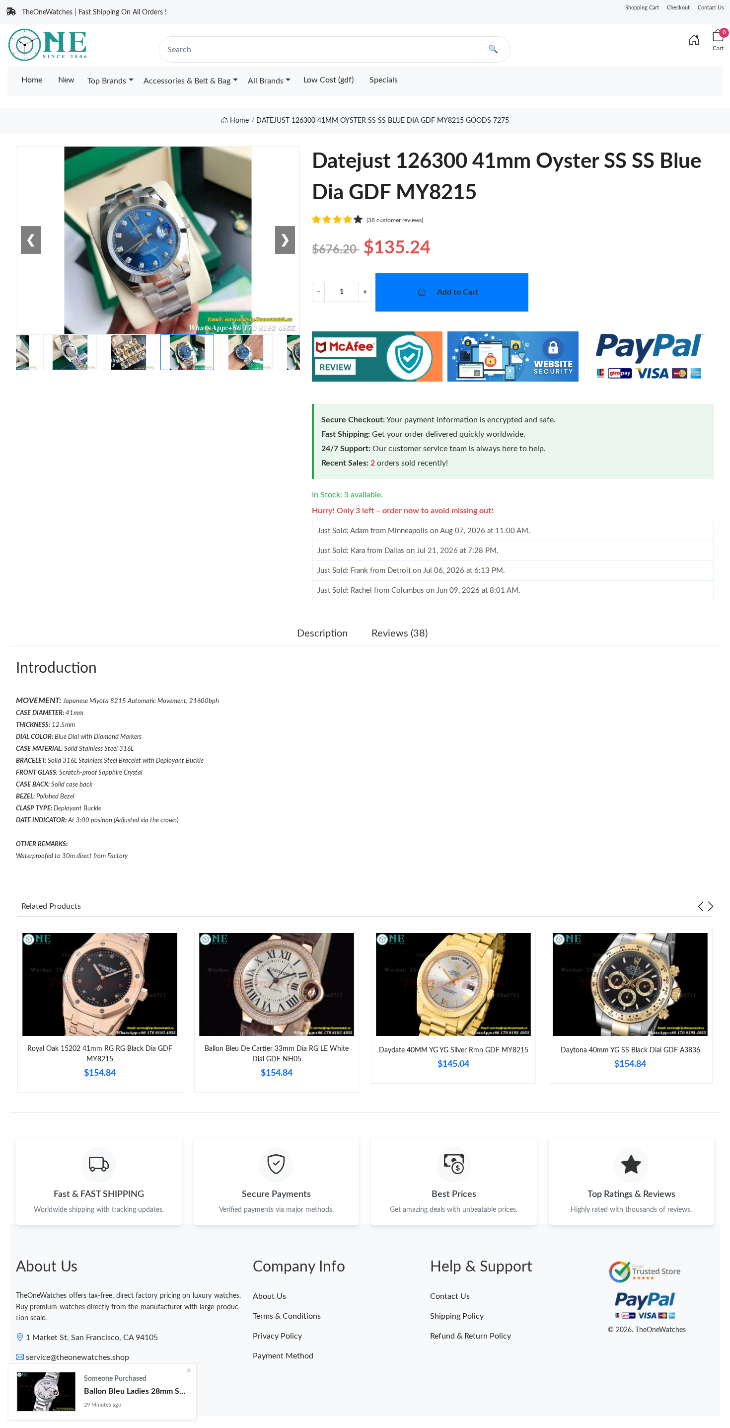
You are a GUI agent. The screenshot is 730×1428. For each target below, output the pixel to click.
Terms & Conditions (287, 1316)
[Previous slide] (701, 906)
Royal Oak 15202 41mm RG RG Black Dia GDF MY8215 (99, 1054)
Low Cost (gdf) (328, 80)
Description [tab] (322, 633)
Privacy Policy (277, 1336)
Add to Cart (457, 292)
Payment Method (283, 1356)
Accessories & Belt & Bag (187, 81)
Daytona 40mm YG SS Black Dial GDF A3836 (630, 1050)
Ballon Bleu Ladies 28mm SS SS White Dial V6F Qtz (136, 1391)
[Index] (694, 41)
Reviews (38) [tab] (399, 633)
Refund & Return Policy (470, 1336)
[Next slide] (711, 906)
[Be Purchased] (46, 1392)
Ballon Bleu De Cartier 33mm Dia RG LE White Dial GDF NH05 (277, 1054)
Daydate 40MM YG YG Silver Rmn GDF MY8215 (453, 1050)
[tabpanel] (99, 1015)
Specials (383, 80)
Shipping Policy (457, 1316)
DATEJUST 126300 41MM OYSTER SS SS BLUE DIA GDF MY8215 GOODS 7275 (382, 120)
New (66, 80)
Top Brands (106, 81)
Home (31, 80)
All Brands (266, 81)
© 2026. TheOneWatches (647, 1330)
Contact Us (711, 7)
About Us (269, 1296)
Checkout (678, 7)
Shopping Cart (642, 7)
